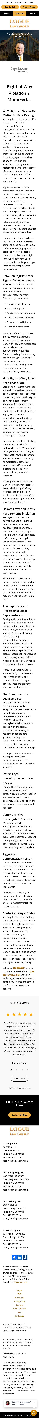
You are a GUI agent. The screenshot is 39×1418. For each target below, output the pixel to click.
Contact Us (19, 13)
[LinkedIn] (19, 1257)
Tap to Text (29, 7)
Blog (19, 1312)
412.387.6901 (17, 1153)
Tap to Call (10, 7)
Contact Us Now (19, 1115)
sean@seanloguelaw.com (15, 1160)
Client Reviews (19, 1308)
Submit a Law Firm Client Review (19, 1088)
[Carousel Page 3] (22, 1070)
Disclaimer (19, 1298)
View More (19, 1078)
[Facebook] (14, 1257)
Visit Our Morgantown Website (17, 1339)
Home (6, 13)
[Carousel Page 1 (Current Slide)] (11, 1070)
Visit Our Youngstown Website (17, 1342)
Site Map (19, 1305)
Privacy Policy (19, 1301)
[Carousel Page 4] (27, 1070)
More (32, 13)
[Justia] (25, 1257)
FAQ (19, 1294)
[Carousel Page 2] (17, 1070)
